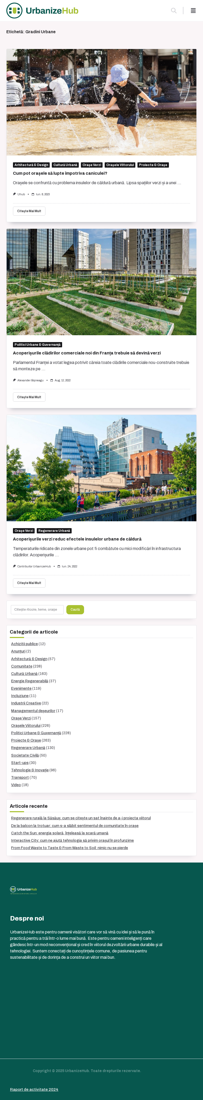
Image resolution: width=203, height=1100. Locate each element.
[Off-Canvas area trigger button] (193, 10)
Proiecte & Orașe (153, 165)
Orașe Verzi (91, 165)
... (179, 183)
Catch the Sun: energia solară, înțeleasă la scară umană (59, 833)
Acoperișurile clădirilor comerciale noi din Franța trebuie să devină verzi (87, 353)
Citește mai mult (29, 211)
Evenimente (21, 688)
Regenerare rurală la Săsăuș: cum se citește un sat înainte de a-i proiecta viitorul (81, 818)
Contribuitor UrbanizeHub (34, 566)
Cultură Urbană (65, 165)
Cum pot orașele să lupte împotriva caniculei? (60, 173)
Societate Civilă (25, 755)
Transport (20, 778)
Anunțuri (18, 651)
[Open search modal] (174, 10)
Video (16, 785)
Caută (75, 609)
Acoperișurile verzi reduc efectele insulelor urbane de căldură (77, 539)
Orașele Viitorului (120, 165)
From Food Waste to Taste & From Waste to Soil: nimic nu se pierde (69, 848)
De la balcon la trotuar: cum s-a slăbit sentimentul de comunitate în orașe (75, 826)
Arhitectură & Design (31, 165)
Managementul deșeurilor (33, 711)
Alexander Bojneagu (30, 380)
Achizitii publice (24, 644)
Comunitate (21, 666)
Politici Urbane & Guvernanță (38, 345)
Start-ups (20, 763)
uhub (21, 194)
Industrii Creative (26, 703)
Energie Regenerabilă (29, 681)
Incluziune (20, 696)
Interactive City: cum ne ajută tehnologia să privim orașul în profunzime (72, 841)
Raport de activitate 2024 (34, 1089)
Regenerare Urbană (54, 531)
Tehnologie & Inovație (30, 770)
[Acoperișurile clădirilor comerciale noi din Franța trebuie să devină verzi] (101, 282)
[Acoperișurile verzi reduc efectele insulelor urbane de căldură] (101, 468)
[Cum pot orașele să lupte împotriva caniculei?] (101, 102)
